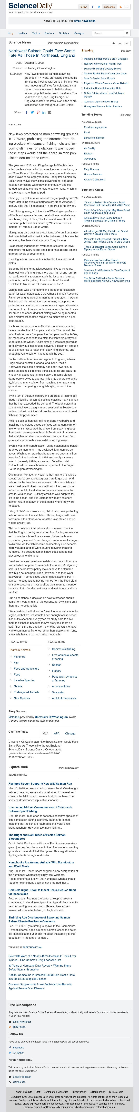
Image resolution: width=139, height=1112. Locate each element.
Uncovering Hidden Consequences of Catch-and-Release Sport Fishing (40, 809)
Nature (18, 686)
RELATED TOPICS (18, 641)
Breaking (87, 50)
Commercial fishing (63, 649)
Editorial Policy (97, 1091)
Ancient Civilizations (94, 179)
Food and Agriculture (26, 668)
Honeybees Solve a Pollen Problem (103, 106)
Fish (16, 662)
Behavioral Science (94, 137)
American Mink (61, 686)
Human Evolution (93, 174)
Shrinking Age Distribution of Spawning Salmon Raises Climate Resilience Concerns (39, 919)
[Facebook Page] (92, 6)
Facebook (18, 1047)
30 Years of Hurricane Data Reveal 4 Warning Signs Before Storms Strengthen (39, 967)
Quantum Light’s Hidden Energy (101, 101)
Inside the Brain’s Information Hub (102, 88)
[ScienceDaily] (30, 6)
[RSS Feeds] (120, 6)
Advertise (63, 1091)
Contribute (49, 1091)
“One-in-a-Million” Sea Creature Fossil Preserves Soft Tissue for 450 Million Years (107, 204)
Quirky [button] (78, 33)
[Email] (50, 112)
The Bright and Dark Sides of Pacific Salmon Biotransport (37, 837)
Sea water (58, 692)
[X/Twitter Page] (99, 6)
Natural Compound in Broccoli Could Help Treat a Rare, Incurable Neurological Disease (41, 977)
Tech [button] (35, 33)
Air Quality (89, 148)
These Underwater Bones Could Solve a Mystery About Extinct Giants (105, 248)
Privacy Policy (79, 1091)
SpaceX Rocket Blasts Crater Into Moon (105, 73)
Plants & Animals (20, 650)
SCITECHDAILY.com (32, 947)
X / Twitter (18, 1052)
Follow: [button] (83, 6)
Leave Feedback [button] (22, 1076)
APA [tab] (56, 733)
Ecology (88, 153)
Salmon (56, 665)
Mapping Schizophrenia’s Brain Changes (106, 58)
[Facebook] (27, 112)
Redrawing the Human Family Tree (103, 63)
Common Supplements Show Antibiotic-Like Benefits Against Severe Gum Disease (40, 986)
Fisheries (19, 657)
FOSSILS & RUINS (90, 163)
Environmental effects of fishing (65, 657)
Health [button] (21, 33)
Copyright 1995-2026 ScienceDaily (29, 1096)
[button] (114, 43)
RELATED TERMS (56, 641)
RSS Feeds (19, 1026)
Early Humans (91, 169)
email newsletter (84, 21)
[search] (127, 33)
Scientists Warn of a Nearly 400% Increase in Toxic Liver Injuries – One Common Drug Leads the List (42, 958)
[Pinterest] (38, 112)
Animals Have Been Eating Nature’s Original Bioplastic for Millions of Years (104, 219)
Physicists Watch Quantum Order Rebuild (106, 83)
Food (17, 674)
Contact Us (19, 1081)
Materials (13, 717)
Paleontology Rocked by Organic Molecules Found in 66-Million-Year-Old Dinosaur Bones (105, 262)
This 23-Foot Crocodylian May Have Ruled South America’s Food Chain (107, 211)
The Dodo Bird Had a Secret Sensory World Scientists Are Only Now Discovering (107, 279)
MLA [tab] (45, 733)
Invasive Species (24, 680)
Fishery (56, 671)
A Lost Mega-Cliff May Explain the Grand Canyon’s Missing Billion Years (106, 232)
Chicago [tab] (70, 733)
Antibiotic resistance (64, 698)
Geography (90, 158)
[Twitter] (32, 112)
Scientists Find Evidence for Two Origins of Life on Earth (107, 272)
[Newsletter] (127, 6)
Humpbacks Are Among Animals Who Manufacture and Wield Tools (41, 864)
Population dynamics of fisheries (64, 678)
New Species (22, 698)
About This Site (24, 1091)
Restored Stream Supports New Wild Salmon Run (40, 783)
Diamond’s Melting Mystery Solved (102, 68)
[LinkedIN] (44, 112)
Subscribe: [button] (109, 6)
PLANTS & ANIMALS (92, 122)
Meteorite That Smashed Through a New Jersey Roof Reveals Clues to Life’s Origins (107, 240)
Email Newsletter (22, 1021)
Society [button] (63, 33)
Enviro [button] (48, 33)
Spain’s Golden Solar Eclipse (99, 78)
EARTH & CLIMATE (91, 142)
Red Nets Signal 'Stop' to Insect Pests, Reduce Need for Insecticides (42, 892)
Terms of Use (116, 1091)
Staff (38, 1091)
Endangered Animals (26, 692)
